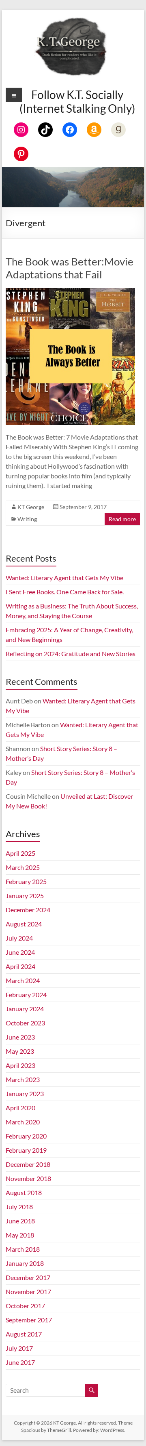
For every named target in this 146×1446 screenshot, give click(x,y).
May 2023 (20, 1051)
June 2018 (20, 1221)
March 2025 (23, 867)
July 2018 (19, 1206)
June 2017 (20, 1362)
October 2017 (25, 1305)
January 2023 (25, 1093)
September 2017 (29, 1320)
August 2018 (24, 1192)
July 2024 (19, 938)
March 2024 (23, 980)
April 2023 (20, 1065)
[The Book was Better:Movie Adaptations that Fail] (70, 292)
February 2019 (26, 1150)
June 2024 (20, 952)
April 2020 (20, 1107)
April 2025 (20, 853)
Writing (27, 519)
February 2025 (26, 881)
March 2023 (23, 1079)
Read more (122, 519)
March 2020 (23, 1122)
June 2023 (20, 1037)
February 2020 (26, 1136)
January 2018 (25, 1263)
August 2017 (24, 1334)
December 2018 (28, 1164)
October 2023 (25, 1023)
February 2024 (26, 994)
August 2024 (24, 924)
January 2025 (25, 895)
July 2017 (19, 1348)
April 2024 (20, 966)
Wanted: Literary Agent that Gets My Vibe (64, 577)
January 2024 (25, 1008)
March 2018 (23, 1249)
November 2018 (28, 1178)
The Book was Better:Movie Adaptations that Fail (69, 268)
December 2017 (28, 1277)
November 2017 (28, 1291)
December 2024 (28, 909)
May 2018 (20, 1235)
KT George (30, 506)
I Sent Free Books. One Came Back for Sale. (65, 592)
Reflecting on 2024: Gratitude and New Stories (70, 653)
